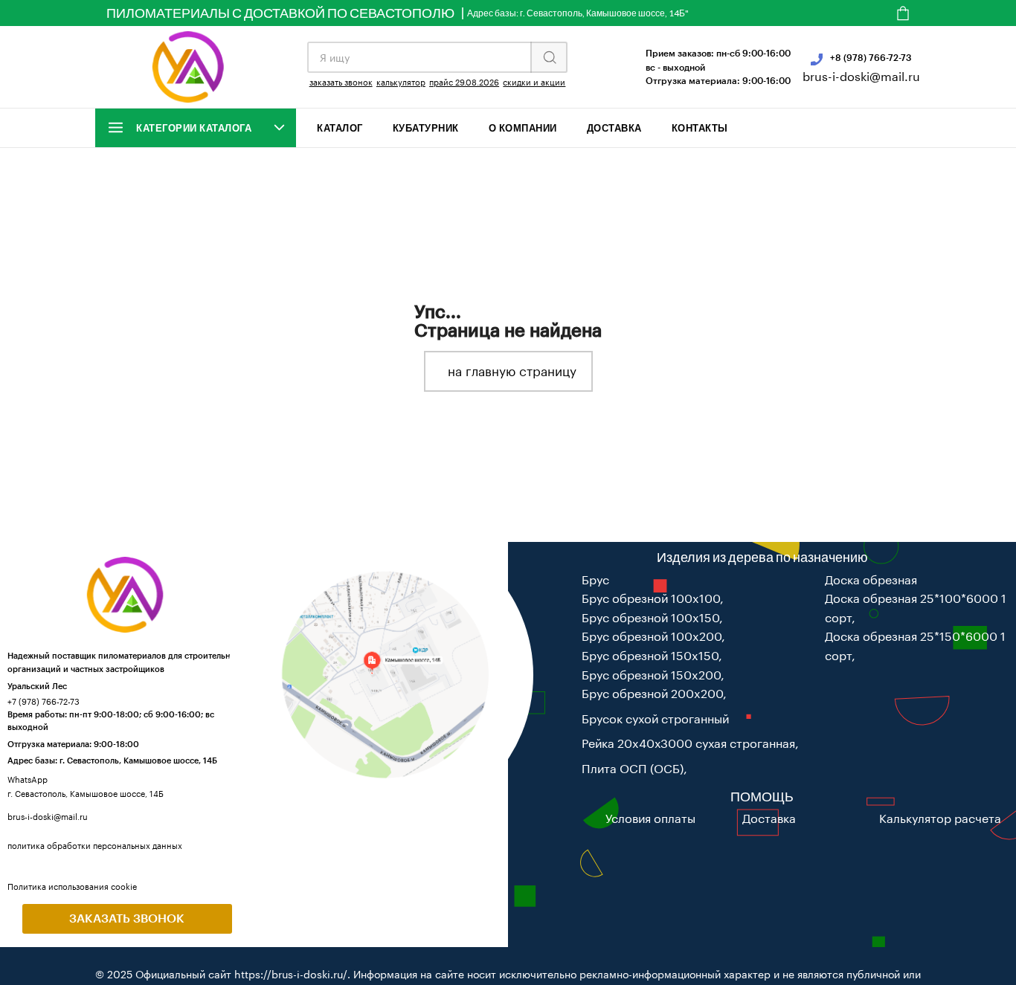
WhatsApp (27, 779)
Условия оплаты (650, 818)
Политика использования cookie (72, 886)
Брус (595, 579)
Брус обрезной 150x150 (650, 655)
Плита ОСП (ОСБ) (633, 768)
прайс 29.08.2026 (464, 82)
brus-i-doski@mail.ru (861, 76)
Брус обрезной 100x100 (651, 598)
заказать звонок (341, 82)
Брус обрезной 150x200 (651, 675)
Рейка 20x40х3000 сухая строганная (688, 743)
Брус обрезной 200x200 (652, 693)
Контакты (700, 128)
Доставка (614, 128)
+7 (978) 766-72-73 (43, 701)
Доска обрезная (871, 579)
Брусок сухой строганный (655, 718)
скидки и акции (534, 82)
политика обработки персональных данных (94, 845)
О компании (523, 128)
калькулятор (400, 82)
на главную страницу (512, 371)
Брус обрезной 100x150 (650, 617)
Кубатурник (426, 128)
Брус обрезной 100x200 (651, 636)
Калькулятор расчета (940, 818)
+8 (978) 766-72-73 (871, 57)
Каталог (340, 128)
